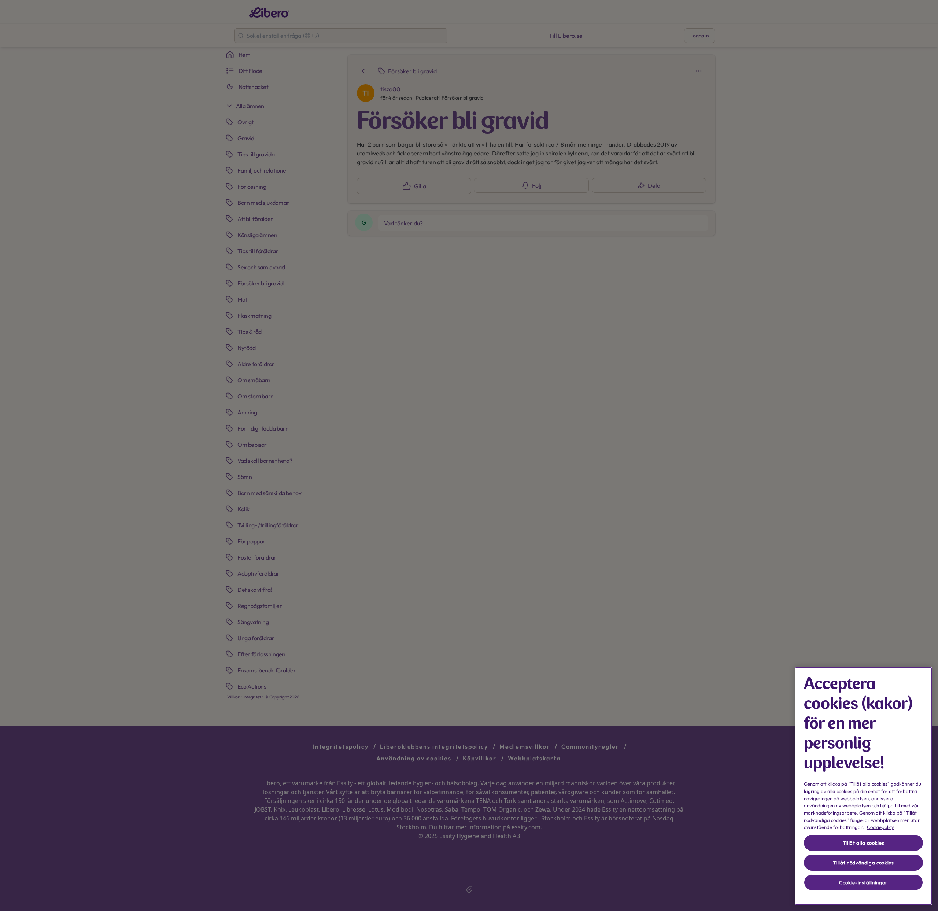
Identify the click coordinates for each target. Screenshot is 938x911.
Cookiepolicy (880, 827)
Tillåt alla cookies (863, 843)
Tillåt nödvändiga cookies (863, 863)
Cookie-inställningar (863, 882)
